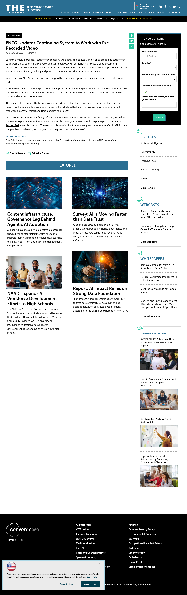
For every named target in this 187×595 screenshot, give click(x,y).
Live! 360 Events (85, 538)
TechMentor (135, 557)
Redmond (134, 548)
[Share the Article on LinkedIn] (132, 41)
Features (76, 12)
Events (148, 12)
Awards (97, 12)
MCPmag (134, 538)
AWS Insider (82, 529)
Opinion (87, 12)
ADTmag (133, 524)
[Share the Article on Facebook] (132, 35)
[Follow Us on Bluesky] (160, 6)
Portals (148, 136)
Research (110, 12)
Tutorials (60, 19)
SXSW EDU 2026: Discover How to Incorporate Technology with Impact (158, 342)
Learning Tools (148, 160)
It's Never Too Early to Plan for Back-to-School (156, 421)
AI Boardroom (83, 524)
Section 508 (12, 125)
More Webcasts (148, 241)
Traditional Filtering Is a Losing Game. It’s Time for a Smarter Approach (157, 229)
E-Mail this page (17, 153)
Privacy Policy (165, 85)
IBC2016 (54, 67)
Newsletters (163, 12)
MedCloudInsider (85, 543)
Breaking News (14, 35)
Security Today (137, 552)
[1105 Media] (23, 556)
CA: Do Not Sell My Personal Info (135, 584)
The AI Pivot (135, 562)
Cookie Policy (92, 577)
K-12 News (64, 12)
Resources (135, 12)
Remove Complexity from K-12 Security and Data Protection (157, 266)
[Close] (100, 563)
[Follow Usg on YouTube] (174, 6)
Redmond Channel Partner (90, 552)
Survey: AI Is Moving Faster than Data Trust (100, 216)
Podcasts (122, 12)
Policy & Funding (149, 169)
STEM (99, 19)
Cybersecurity (147, 152)
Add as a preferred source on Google (147, 6)
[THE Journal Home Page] (29, 8)
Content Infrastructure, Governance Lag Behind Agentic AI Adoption (31, 219)
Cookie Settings (66, 584)
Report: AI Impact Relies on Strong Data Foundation (100, 290)
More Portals (147, 187)
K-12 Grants (74, 19)
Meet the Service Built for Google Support (158, 290)
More (174, 12)
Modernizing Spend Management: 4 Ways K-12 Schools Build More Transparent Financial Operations (159, 304)
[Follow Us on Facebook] (165, 6)
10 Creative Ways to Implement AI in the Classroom (158, 278)
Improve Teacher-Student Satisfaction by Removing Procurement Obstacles (154, 459)
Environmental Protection (143, 534)
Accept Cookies (90, 584)
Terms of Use (111, 584)
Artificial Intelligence (151, 143)
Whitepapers (152, 258)
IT (122, 19)
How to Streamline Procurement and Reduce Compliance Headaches (158, 382)
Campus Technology (87, 534)
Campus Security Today (142, 529)
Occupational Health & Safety (145, 543)
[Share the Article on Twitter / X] (132, 46)
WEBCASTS (149, 204)
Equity (114, 19)
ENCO (65, 63)
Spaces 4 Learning (86, 557)
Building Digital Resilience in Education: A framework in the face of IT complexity (157, 214)
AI (107, 19)
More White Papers (151, 316)
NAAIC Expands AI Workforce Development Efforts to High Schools (32, 298)
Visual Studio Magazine (142, 566)
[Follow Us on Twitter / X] (169, 7)
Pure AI (80, 548)
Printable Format (40, 153)
